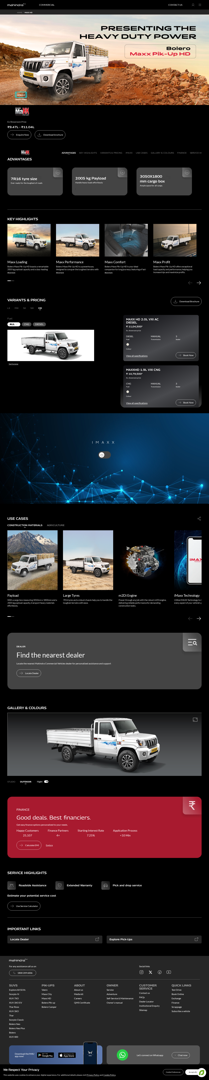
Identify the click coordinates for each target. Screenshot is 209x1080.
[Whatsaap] (122, 1055)
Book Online (178, 994)
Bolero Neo (14, 1024)
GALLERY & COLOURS (162, 153)
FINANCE (182, 153)
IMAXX (129, 153)
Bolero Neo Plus (17, 1028)
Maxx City (47, 994)
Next (199, 283)
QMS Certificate (82, 1002)
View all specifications (137, 355)
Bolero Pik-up (48, 1002)
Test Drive (176, 989)
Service (110, 989)
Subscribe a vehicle (181, 1011)
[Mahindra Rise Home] (16, 4)
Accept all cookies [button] (195, 1072)
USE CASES (141, 153)
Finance (175, 1002)
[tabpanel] (29, 249)
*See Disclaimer (13, 364)
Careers (78, 998)
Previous (190, 283)
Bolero (12, 1032)
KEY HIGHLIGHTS (88, 153)
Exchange (176, 998)
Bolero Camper (49, 1007)
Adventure (112, 994)
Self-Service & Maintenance (120, 998)
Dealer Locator (146, 1001)
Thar (11, 1015)
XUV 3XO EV (15, 1002)
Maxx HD (46, 998)
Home (19, 12)
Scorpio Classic (16, 1019)
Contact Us (175, 4)
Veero (44, 989)
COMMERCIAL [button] (46, 4)
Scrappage (177, 1007)
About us (78, 989)
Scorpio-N (14, 994)
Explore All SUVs (17, 989)
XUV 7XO (14, 998)
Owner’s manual (115, 1002)
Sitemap (143, 1010)
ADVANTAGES (69, 153)
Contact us (144, 993)
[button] (173, 1072)
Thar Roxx (14, 1007)
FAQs (142, 997)
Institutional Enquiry (149, 1005)
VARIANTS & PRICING (111, 153)
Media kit (78, 994)
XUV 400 (13, 1036)
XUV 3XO (14, 1011)
